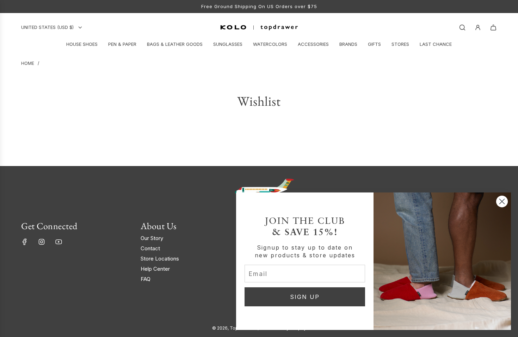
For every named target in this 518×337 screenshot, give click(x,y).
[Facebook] (24, 242)
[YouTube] (58, 242)
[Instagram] (41, 242)
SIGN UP (305, 296)
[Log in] (478, 27)
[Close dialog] (502, 201)
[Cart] (493, 27)
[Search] (462, 27)
